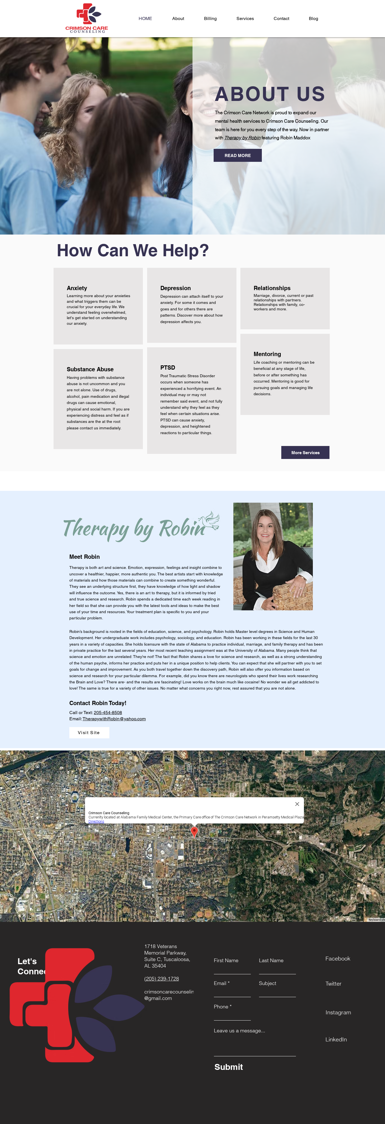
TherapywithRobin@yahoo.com (114, 718)
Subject (267, 983)
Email (220, 983)
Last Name (271, 960)
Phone (221, 1006)
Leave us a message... (239, 1030)
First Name (226, 960)
